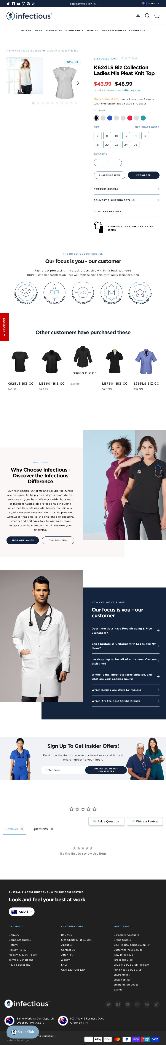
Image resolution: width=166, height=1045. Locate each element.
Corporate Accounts (126, 934)
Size (97, 126)
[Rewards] (22, 1032)
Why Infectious (123, 954)
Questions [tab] (40, 829)
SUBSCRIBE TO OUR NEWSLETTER (106, 770)
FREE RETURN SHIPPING (83, 4)
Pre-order (143, 175)
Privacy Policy (17, 949)
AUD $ (151, 3)
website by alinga (17, 1040)
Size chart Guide (147, 126)
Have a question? (19, 964)
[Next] (78, 83)
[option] (83, 4)
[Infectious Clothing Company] (29, 16)
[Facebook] (13, 3)
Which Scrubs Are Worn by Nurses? (116, 690)
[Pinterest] (28, 3)
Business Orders (114, 30)
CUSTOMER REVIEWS (107, 211)
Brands (117, 989)
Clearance (137, 30)
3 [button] (43, 103)
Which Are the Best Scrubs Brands (116, 701)
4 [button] (47, 103)
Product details (106, 188)
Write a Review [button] (147, 821)
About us (67, 944)
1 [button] (33, 103)
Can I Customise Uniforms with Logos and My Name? (124, 646)
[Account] (137, 16)
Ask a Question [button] (108, 821)
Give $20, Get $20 (73, 969)
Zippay (65, 959)
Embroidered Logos (125, 984)
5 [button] (52, 103)
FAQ (64, 964)
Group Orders (122, 939)
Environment (121, 974)
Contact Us (68, 949)
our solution (58, 540)
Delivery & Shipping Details (114, 200)
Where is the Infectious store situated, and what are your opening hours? (122, 677)
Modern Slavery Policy (23, 954)
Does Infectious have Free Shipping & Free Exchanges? (122, 630)
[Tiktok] (33, 3)
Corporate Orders (19, 939)
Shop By (92, 30)
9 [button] (71, 103)
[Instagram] (23, 3)
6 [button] (57, 103)
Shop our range (23, 540)
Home (10, 50)
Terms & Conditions (21, 959)
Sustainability (122, 979)
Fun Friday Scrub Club (127, 969)
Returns (14, 944)
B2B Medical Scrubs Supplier (131, 944)
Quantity (100, 153)
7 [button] (62, 103)
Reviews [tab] (11, 829)
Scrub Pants (74, 30)
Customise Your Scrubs (127, 949)
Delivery (14, 934)
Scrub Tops (53, 30)
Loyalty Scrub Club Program (131, 964)
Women (26, 30)
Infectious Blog (123, 959)
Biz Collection (105, 58)
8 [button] (66, 103)
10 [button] (76, 103)
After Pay (67, 954)
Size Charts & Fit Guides (76, 939)
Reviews (66, 934)
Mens (38, 30)
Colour (99, 110)
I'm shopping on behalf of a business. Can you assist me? (124, 661)
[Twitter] (8, 3)
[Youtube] (18, 3)
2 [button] (38, 103)
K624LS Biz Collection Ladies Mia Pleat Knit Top (47, 50)
